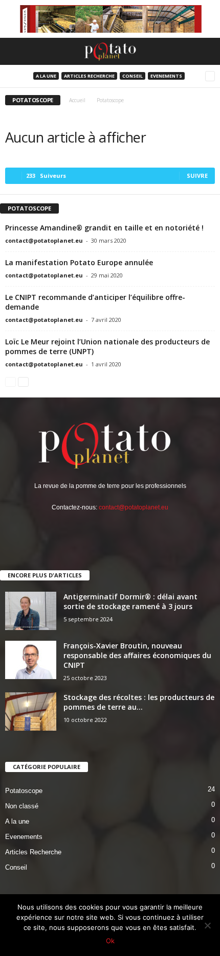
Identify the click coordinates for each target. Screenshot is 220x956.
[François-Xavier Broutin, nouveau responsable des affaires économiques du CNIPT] (30, 660)
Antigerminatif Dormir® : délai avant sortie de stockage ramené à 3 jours (130, 601)
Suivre (197, 175)
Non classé (21, 806)
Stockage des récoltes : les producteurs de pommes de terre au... (138, 702)
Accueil (77, 100)
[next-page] (23, 382)
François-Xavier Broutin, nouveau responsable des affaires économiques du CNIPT (137, 655)
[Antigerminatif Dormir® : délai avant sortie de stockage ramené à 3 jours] (30, 611)
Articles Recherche (89, 76)
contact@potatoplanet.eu (44, 240)
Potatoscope (23, 791)
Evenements (166, 76)
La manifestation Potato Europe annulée (79, 262)
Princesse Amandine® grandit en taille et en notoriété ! (104, 227)
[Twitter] (110, 527)
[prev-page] (10, 382)
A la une (46, 76)
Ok (110, 941)
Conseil (132, 76)
